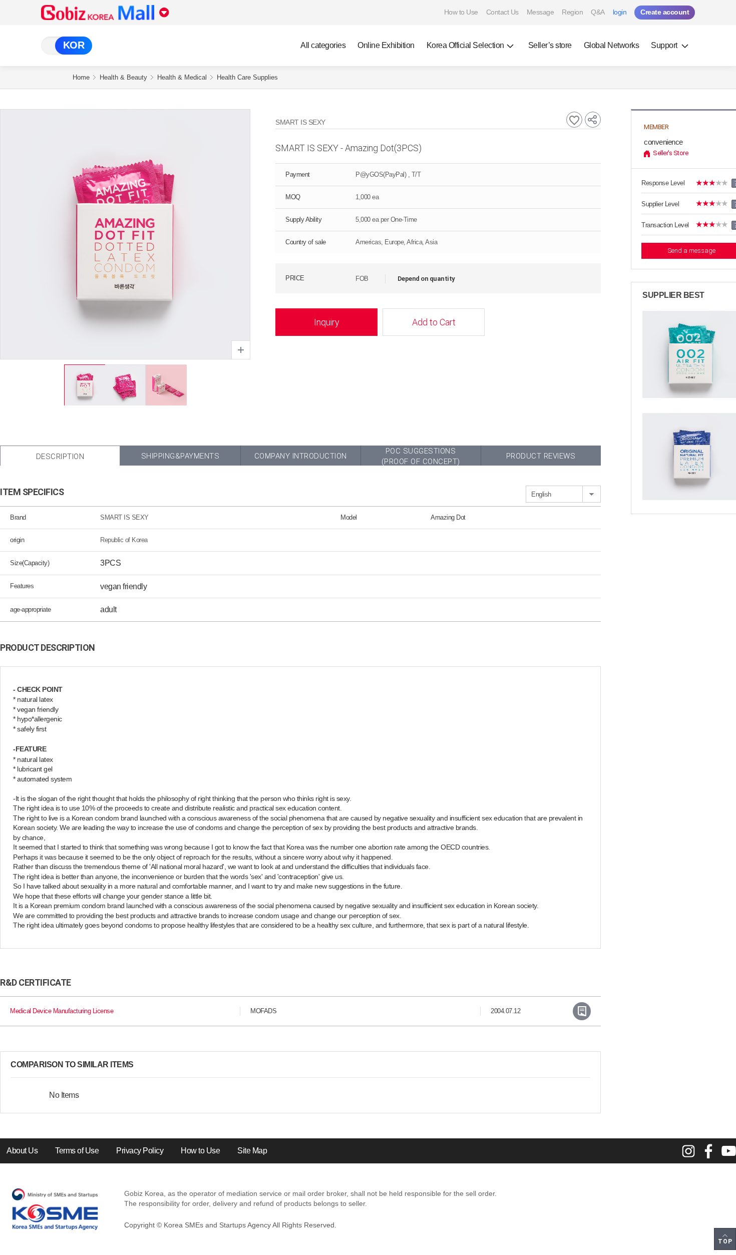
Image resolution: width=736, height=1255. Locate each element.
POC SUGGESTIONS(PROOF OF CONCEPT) (421, 456)
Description (60, 456)
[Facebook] (708, 1150)
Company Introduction (300, 456)
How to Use (461, 12)
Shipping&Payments (180, 456)
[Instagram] (688, 1150)
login (620, 12)
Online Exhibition (386, 45)
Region (572, 12)
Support (665, 45)
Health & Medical (182, 77)
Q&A (598, 12)
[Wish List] (574, 120)
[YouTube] (728, 1150)
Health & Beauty (123, 77)
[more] (141, 1064)
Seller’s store (550, 45)
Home (81, 77)
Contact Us (502, 12)
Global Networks (611, 45)
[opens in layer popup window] (240, 349)
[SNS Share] (593, 120)
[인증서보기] (582, 1011)
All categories (322, 45)
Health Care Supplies (247, 77)
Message (540, 12)
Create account (664, 12)
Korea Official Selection (465, 45)
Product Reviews (541, 456)
